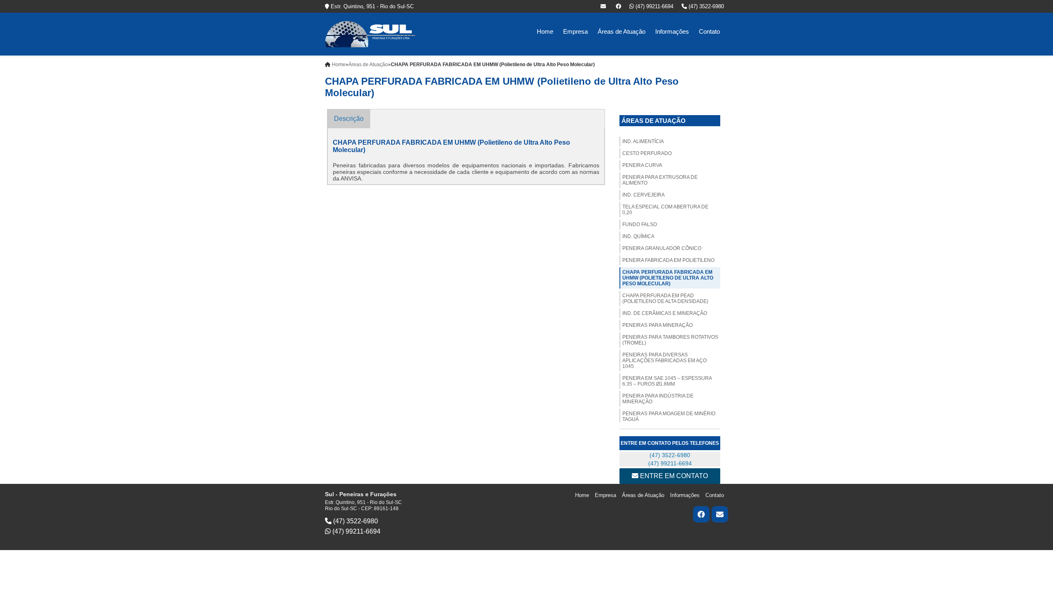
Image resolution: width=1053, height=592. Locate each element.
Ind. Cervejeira (643, 195)
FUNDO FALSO (639, 224)
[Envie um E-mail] (604, 6)
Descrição (349, 118)
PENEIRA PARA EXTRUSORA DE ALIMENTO (660, 180)
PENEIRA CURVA (642, 165)
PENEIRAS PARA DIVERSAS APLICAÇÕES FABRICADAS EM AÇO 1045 (664, 360)
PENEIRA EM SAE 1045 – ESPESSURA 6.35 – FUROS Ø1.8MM (667, 381)
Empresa (575, 31)
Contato (709, 31)
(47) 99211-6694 (653, 6)
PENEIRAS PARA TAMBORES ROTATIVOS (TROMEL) (670, 340)
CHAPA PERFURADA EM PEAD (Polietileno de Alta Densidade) (665, 298)
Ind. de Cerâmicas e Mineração (664, 313)
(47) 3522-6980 (705, 6)
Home (545, 31)
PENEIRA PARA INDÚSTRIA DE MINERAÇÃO (657, 399)
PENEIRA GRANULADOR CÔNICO (661, 248)
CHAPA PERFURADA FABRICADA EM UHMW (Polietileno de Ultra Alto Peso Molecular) (667, 278)
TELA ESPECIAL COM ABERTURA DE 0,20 (665, 209)
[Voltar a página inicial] (370, 33)
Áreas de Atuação (621, 31)
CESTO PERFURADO (647, 153)
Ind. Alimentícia (643, 141)
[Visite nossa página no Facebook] (618, 6)
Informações (672, 31)
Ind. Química (638, 236)
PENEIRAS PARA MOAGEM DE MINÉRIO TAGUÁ (668, 416)
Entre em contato (673, 475)
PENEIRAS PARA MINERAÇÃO (657, 325)
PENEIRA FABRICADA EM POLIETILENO (668, 260)
